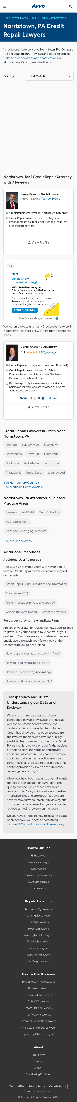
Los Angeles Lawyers (38, 915)
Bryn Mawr (51, 444)
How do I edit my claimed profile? (27, 663)
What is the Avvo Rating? (22, 612)
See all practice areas (17, 541)
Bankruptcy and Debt (20, 512)
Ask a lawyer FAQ (17, 593)
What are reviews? (55, 612)
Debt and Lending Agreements (26, 531)
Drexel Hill (33, 454)
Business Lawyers (38, 988)
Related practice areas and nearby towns (31, 58)
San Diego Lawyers (39, 961)
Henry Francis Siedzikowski (39, 194)
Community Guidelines (37, 1091)
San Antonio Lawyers (38, 954)
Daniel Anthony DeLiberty (38, 346)
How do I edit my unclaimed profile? (29, 681)
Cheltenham (14, 454)
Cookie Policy (57, 1086)
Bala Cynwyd (30, 444)
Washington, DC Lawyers (38, 935)
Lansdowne (51, 463)
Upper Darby (34, 472)
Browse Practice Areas (38, 875)
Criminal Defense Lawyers (39, 995)
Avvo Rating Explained (38, 1074)
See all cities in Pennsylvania (21, 487)
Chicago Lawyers (38, 921)
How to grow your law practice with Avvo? (33, 653)
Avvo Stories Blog (38, 881)
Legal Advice (38, 868)
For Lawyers (39, 888)
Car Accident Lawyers (38, 1014)
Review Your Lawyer (38, 862)
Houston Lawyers (38, 928)
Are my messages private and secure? (30, 602)
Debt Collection (49, 512)
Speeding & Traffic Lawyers (38, 1034)
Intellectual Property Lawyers (38, 1027)
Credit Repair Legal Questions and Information (36, 584)
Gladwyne (12, 463)
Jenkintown (31, 463)
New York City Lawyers (38, 909)
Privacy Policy (37, 1086)
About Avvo (38, 1054)
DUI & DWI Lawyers (38, 1001)
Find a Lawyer (38, 855)
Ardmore (11, 444)
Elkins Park (51, 454)
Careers (38, 1061)
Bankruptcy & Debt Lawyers (38, 981)
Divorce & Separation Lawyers (38, 1020)
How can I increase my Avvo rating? (28, 672)
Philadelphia (13, 472)
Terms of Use (17, 1086)
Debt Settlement (17, 521)
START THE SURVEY (24, 310)
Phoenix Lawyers (38, 948)
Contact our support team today (42, 824)
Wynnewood (56, 472)
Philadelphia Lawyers (39, 941)
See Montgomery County (20, 482)
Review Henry (51, 198)
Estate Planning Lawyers (39, 1007)
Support (38, 1067)
